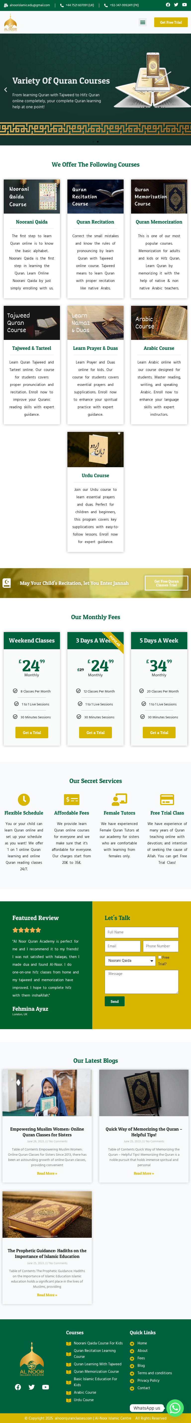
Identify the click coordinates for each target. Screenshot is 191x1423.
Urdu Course (95, 475)
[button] (143, 22)
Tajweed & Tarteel (31, 348)
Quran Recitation (95, 222)
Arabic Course (159, 348)
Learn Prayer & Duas (95, 348)
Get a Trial (32, 732)
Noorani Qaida (32, 222)
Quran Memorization (159, 222)
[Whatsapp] (175, 1408)
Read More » (47, 1173)
